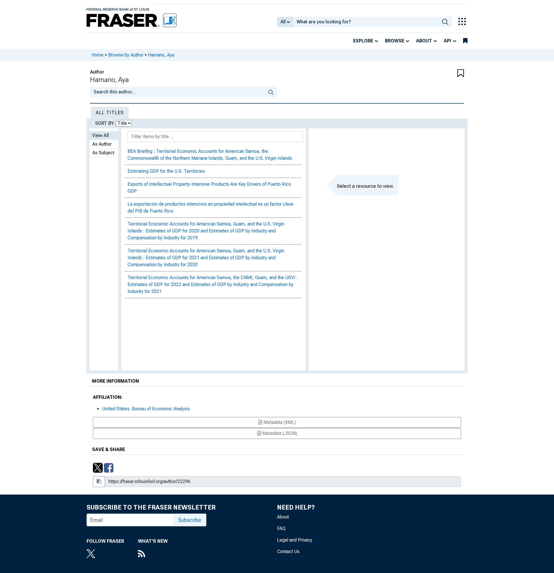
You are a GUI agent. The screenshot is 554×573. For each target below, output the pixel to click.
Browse (394, 41)
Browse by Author (125, 55)
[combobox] (366, 22)
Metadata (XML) (279, 422)
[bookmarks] (465, 40)
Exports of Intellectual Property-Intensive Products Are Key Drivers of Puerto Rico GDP (209, 187)
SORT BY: (105, 123)
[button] (433, 73)
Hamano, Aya (161, 55)
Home (97, 55)
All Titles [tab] (110, 112)
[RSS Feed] (153, 554)
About (424, 41)
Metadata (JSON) (279, 433)
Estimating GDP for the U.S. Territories (166, 171)
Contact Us (288, 551)
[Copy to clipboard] (99, 481)
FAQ (281, 528)
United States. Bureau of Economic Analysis (146, 409)
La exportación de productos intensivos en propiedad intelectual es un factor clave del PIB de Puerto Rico (210, 207)
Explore (363, 41)
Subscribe (189, 520)
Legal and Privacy (294, 540)
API (447, 41)
